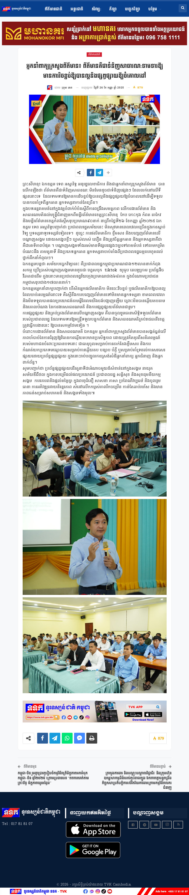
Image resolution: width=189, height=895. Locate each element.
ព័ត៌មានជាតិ (54, 9)
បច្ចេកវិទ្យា (132, 9)
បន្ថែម (152, 9)
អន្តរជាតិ (77, 9)
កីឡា (113, 9)
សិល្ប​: (96, 9)
